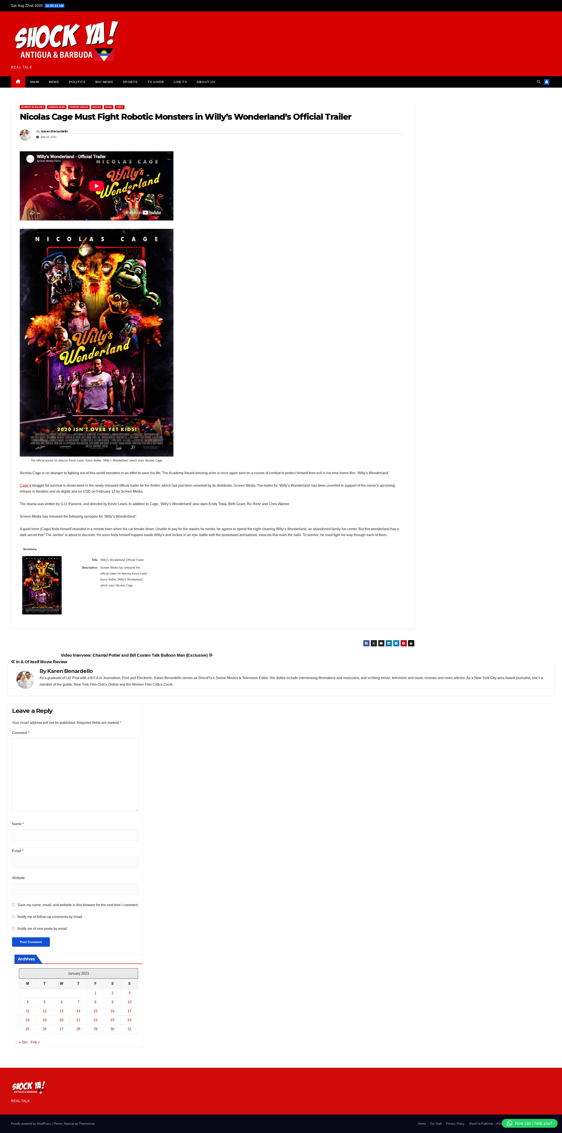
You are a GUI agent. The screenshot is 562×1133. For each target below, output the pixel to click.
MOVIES (96, 107)
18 (27, 1020)
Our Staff (436, 1123)
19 (45, 1020)
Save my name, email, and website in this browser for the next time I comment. (78, 905)
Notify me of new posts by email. (43, 929)
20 (61, 1020)
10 (129, 1002)
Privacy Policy (455, 1123)
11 (27, 1011)
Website (18, 878)
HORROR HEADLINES (32, 107)
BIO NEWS (104, 82)
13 (61, 1011)
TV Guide (155, 82)
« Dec (23, 1042)
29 (95, 1029)
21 (78, 1020)
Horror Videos (78, 107)
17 (129, 1011)
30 (112, 1029)
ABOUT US (205, 82)
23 (112, 1020)
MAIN (34, 82)
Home (422, 1123)
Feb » (35, 1042)
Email (17, 851)
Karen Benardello (54, 131)
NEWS (54, 82)
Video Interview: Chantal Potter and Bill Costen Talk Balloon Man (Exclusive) (135, 655)
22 (95, 1020)
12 (45, 1011)
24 (129, 1020)
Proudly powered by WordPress (31, 1123)
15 (95, 1011)
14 (78, 1011)
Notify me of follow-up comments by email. (50, 917)
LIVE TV (180, 82)
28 (78, 1029)
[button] (538, 82)
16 (112, 1011)
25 (27, 1029)
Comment (20, 733)
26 (45, 1029)
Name (18, 824)
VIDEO (119, 107)
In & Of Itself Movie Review (41, 662)
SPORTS (130, 82)
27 (61, 1029)
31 (129, 1029)
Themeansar (86, 1123)
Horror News (56, 107)
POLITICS (77, 82)
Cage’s (25, 485)
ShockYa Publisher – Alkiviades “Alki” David (497, 1123)
